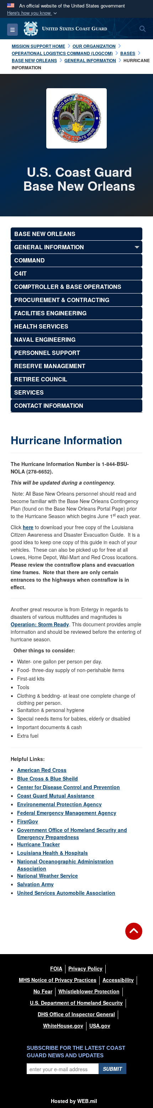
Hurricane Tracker (38, 844)
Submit (112, 1068)
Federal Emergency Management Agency (66, 812)
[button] (32, 13)
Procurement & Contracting (61, 300)
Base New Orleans (44, 234)
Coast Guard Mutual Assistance (55, 795)
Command (29, 260)
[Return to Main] (133, 935)
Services (29, 392)
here (28, 527)
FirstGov (27, 821)
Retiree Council (40, 379)
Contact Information (48, 405)
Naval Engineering (44, 339)
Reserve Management (49, 366)
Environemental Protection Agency (59, 804)
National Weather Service (47, 875)
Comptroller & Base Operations (67, 286)
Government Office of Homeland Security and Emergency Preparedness (72, 833)
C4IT (20, 273)
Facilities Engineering (50, 313)
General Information (49, 247)
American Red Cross (42, 769)
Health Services (41, 326)
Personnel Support (47, 353)
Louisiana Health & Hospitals (52, 852)
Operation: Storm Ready (40, 624)
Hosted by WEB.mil (74, 1100)
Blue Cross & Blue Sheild (47, 778)
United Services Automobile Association (66, 892)
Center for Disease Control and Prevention (68, 787)
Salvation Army (35, 884)
